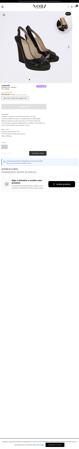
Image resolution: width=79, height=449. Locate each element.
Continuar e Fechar (55, 445)
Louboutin (5, 85)
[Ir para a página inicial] (39, 7)
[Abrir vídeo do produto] (63, 24)
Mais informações (38, 445)
